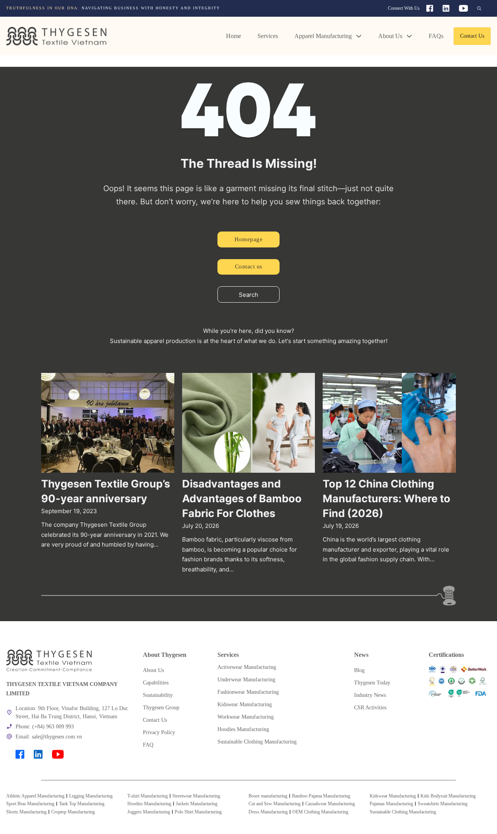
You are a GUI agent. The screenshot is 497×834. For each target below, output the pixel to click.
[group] (151, 8)
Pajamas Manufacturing (391, 803)
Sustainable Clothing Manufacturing (403, 812)
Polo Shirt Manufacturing (198, 812)
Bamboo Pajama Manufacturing (321, 796)
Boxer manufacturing (267, 796)
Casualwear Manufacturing (330, 803)
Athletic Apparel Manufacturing (35, 796)
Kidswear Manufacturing (393, 796)
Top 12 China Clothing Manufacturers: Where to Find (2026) (386, 498)
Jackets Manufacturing (196, 803)
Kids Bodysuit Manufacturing (448, 796)
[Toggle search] (479, 8)
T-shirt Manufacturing (147, 796)
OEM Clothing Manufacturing (320, 812)
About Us (390, 36)
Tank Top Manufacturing (81, 803)
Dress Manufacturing (268, 812)
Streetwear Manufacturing (196, 796)
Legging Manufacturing (91, 796)
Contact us (248, 266)
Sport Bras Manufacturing (30, 803)
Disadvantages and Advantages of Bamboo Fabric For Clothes (242, 498)
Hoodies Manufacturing (149, 803)
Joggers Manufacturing (148, 812)
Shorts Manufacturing (26, 812)
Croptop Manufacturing (73, 812)
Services (267, 36)
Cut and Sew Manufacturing (274, 803)
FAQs (436, 36)
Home (233, 36)
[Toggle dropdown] (359, 36)
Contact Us (472, 36)
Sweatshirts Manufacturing (442, 803)
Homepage (248, 239)
